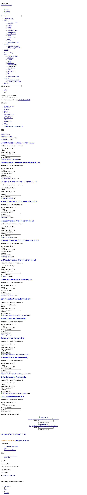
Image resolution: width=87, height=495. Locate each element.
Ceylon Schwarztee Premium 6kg (13, 377)
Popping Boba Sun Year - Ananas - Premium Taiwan (43, 426)
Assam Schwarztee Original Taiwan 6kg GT (17, 221)
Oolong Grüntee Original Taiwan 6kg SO (16, 279)
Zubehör (6, 109)
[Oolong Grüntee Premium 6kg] (6, 335)
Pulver (5, 124)
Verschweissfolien (9, 114)
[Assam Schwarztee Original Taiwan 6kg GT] (5, 218)
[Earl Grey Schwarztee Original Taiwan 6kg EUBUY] (7, 237)
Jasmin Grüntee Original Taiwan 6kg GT (16, 299)
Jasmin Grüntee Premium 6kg (12, 396)
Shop (5, 91)
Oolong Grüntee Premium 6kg (12, 338)
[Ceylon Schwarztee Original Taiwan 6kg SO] (5, 139)
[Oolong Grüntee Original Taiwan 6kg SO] (5, 276)
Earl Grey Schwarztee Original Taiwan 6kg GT (18, 260)
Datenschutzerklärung (10, 450)
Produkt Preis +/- (5, 134)
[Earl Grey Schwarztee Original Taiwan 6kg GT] (6, 256)
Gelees (6, 119)
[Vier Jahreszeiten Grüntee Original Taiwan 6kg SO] (9, 159)
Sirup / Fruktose (8, 118)
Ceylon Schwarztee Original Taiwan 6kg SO (17, 143)
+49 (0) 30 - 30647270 (24, 100)
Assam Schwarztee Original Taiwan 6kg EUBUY (19, 201)
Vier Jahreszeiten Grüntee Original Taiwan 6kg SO (20, 162)
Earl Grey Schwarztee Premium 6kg (14, 357)
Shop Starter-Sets (9, 106)
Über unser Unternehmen (11, 446)
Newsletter (7, 457)
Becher (6, 111)
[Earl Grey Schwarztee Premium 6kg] (15, 354)
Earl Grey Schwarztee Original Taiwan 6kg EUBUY (20, 240)
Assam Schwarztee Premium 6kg (13, 318)
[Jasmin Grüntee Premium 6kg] (14, 393)
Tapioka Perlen (8, 121)
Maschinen (7, 108)
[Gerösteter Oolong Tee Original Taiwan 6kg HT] (8, 178)
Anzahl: (3, 155)
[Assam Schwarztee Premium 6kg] (14, 315)
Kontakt (6, 493)
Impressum (7, 486)
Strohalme (7, 113)
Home (5, 89)
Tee (5, 123)
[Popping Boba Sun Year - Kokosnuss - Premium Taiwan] (43, 417)
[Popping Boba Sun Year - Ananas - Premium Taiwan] (43, 424)
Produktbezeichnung (6, 136)
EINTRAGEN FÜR (13, 434)
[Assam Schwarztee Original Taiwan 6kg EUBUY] (7, 198)
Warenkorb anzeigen (6, 5)
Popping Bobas (8, 116)
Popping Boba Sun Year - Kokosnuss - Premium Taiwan (43, 419)
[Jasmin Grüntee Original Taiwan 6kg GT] (8, 296)
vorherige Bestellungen (10, 456)
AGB (5, 448)
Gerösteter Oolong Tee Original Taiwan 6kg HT (19, 182)
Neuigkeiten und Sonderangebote (13, 126)
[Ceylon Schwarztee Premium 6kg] (14, 374)
